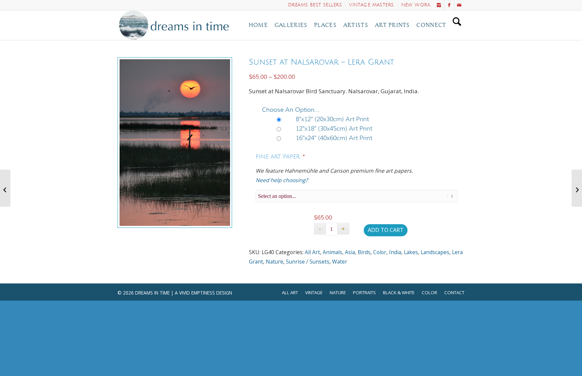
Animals (332, 252)
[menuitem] (315, 5)
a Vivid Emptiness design (203, 292)
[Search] (456, 25)
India (395, 252)
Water (339, 261)
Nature (274, 261)
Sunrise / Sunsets (307, 261)
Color (379, 252)
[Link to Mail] (459, 5)
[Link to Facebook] (449, 5)
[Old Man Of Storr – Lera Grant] (577, 188)
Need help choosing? (282, 180)
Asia (350, 252)
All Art (312, 252)
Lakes (411, 252)
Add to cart (385, 230)
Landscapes (435, 252)
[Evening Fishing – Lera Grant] (5, 188)
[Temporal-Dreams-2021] (176, 25)
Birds (364, 252)
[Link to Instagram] (439, 5)
